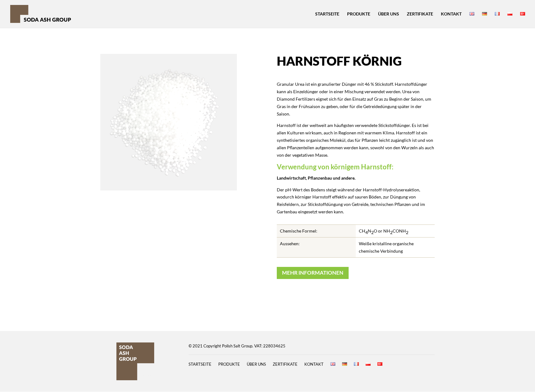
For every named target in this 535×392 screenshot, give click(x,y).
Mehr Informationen (312, 272)
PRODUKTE (358, 14)
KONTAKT (451, 14)
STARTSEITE (327, 14)
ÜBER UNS (388, 14)
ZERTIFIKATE (420, 14)
